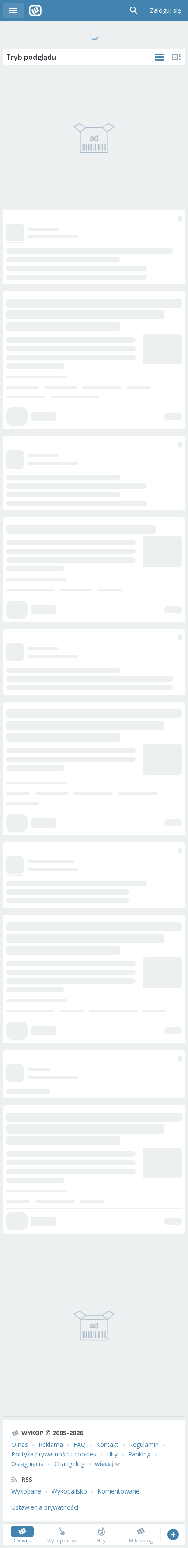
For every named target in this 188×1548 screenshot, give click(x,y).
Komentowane (118, 1491)
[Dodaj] (172, 1534)
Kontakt (107, 1444)
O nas (19, 1444)
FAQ (79, 1444)
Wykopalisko (69, 1491)
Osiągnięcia (27, 1464)
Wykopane (26, 1491)
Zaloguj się (165, 10)
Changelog (69, 1464)
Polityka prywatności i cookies (53, 1454)
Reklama (50, 1444)
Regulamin (144, 1444)
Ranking (139, 1454)
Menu (13, 10)
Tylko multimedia (176, 57)
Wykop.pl (35, 10)
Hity (112, 1454)
